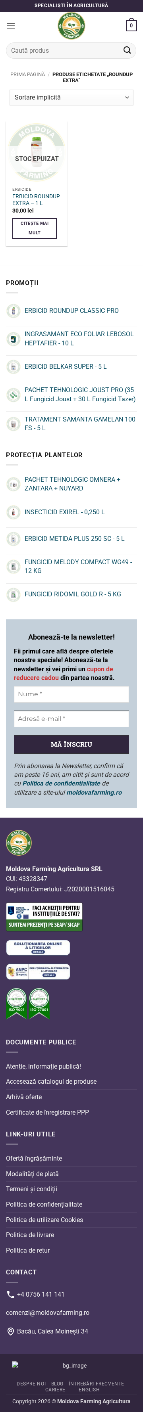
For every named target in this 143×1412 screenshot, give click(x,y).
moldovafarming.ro (94, 792)
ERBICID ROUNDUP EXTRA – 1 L (36, 200)
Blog (57, 1384)
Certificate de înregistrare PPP (47, 1112)
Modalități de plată (32, 1174)
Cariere (55, 1390)
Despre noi (31, 1384)
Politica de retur (28, 1250)
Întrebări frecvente (96, 1384)
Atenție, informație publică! (43, 1066)
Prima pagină (27, 74)
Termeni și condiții (31, 1189)
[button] (10, 25)
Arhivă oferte (24, 1097)
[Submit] (127, 50)
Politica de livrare (30, 1235)
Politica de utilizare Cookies (44, 1220)
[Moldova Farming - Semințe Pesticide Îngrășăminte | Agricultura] (71, 26)
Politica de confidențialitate (44, 1204)
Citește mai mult (34, 228)
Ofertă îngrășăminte (34, 1159)
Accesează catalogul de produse (51, 1082)
